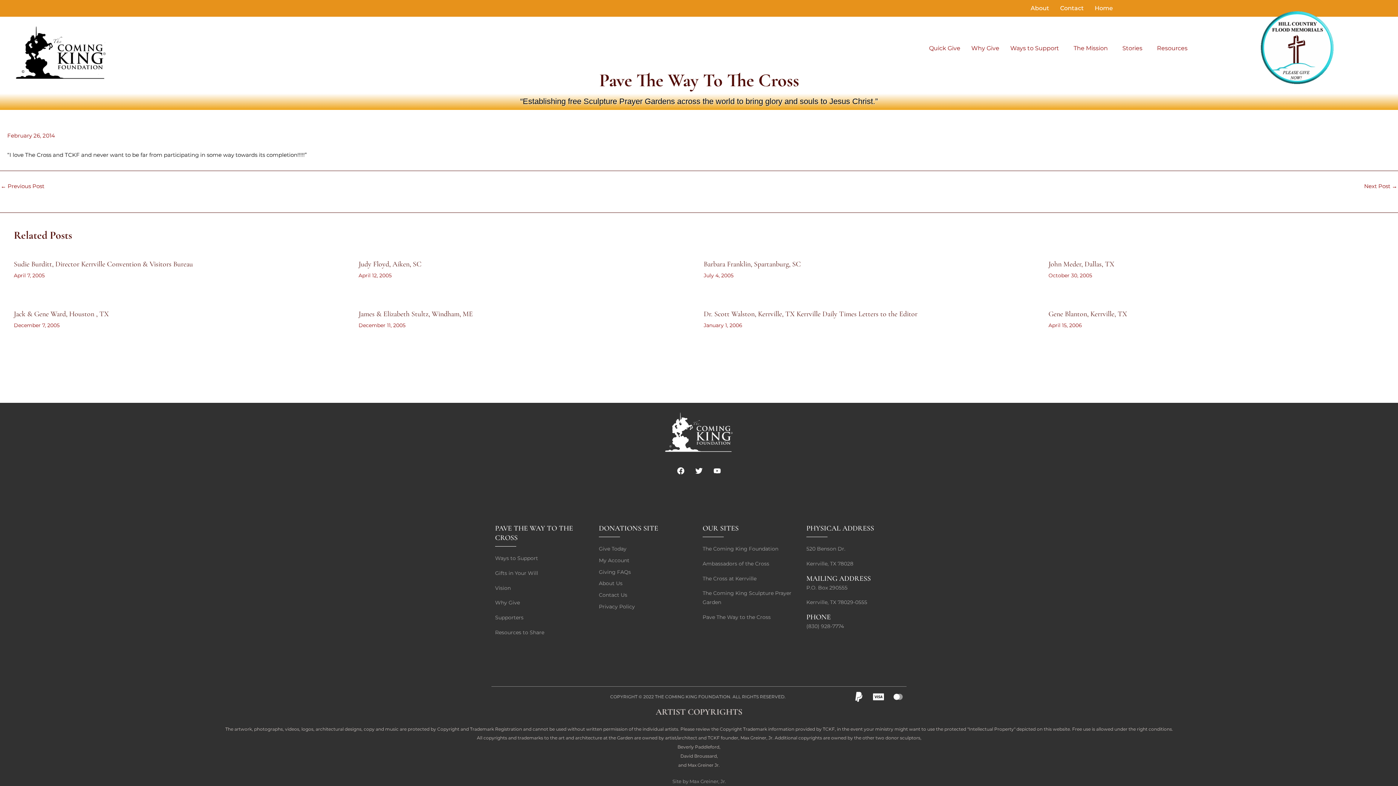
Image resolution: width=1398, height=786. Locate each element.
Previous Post (22, 186)
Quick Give (944, 48)
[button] (1036, 48)
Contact (1072, 8)
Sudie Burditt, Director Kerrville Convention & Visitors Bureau (103, 264)
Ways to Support (1034, 48)
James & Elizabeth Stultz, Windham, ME (416, 314)
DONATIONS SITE (628, 528)
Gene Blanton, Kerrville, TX (1087, 314)
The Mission (1091, 48)
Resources (1172, 48)
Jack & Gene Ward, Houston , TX (61, 314)
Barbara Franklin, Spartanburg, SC (752, 264)
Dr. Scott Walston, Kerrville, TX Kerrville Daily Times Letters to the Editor (810, 314)
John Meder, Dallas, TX (1081, 264)
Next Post (1380, 186)
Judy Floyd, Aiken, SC (390, 264)
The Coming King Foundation (692, 696)
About (1040, 8)
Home (1104, 8)
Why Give (985, 48)
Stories (1132, 48)
